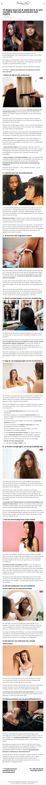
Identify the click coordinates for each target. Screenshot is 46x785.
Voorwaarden (24, 781)
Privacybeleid (16, 781)
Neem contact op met (33, 781)
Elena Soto (6, 15)
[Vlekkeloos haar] (23, 3)
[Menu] (2, 3)
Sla (41, 78)
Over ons (10, 781)
